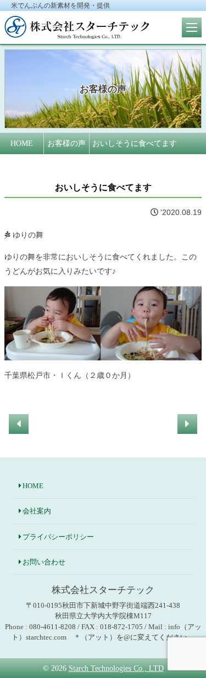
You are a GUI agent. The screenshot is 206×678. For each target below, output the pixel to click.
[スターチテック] (76, 33)
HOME (33, 486)
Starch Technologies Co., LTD (116, 668)
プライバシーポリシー (58, 537)
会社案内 (37, 511)
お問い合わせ (44, 562)
